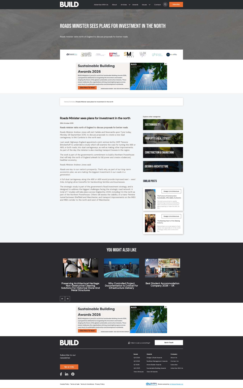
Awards (135, 5)
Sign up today (69, 367)
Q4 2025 (137, 368)
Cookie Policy (64, 384)
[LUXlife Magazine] (129, 54)
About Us (174, 358)
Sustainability (153, 125)
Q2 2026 (137, 361)
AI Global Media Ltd (176, 384)
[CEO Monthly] (157, 54)
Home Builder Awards (154, 365)
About (114, 5)
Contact (157, 5)
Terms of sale (74, 384)
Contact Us (175, 361)
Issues (144, 5)
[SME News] (114, 54)
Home (66, 102)
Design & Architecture (156, 166)
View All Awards (152, 372)
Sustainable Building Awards (156, 368)
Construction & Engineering (159, 152)
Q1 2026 (136, 365)
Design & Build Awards (154, 358)
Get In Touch (168, 343)
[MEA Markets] (86, 54)
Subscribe (176, 4)
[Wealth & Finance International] (72, 54)
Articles (124, 5)
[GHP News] (143, 54)
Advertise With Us (101, 5)
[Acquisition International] (171, 54)
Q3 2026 (137, 358)
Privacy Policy (100, 384)
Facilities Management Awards (157, 361)
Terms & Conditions (87, 384)
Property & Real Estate (157, 139)
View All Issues (139, 372)
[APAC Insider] (100, 54)
